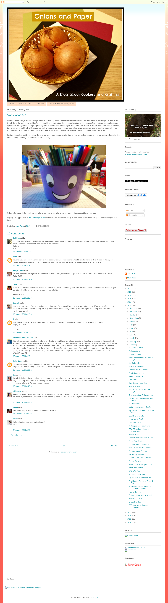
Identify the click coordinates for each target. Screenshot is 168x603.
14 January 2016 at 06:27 (22, 414)
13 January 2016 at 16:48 (22, 333)
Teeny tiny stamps (136, 376)
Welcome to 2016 (135, 499)
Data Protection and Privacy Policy (61, 104)
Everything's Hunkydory (138, 383)
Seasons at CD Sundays (138, 370)
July (131, 325)
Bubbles (16, 238)
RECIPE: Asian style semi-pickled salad (139, 430)
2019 (129, 295)
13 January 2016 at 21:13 (22, 370)
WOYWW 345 (134, 435)
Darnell (16, 303)
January (133, 345)
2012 (129, 522)
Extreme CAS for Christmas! (140, 458)
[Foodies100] (130, 549)
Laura (15, 419)
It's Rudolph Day (135, 363)
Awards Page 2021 (25, 104)
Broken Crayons (135, 354)
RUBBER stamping (136, 366)
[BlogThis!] (39, 226)
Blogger (95, 598)
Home (12, 104)
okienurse (17, 391)
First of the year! (135, 492)
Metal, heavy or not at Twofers (140, 407)
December (134, 308)
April (131, 335)
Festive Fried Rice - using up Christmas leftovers (140, 488)
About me (40, 104)
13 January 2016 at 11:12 (22, 265)
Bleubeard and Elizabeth (23, 338)
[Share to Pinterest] (47, 226)
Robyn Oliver (18, 270)
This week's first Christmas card (141, 395)
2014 (129, 516)
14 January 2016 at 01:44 (22, 402)
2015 (129, 512)
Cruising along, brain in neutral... (141, 495)
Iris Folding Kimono (136, 455)
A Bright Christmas (136, 348)
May (131, 332)
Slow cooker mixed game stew (140, 464)
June (132, 328)
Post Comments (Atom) (69, 452)
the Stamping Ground (37, 218)
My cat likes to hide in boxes (140, 478)
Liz (14, 375)
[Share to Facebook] (44, 226)
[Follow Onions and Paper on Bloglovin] (136, 197)
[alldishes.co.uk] (131, 536)
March (132, 338)
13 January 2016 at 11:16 (22, 279)
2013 (129, 519)
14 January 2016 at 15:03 (22, 430)
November (134, 312)
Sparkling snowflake (136, 416)
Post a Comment (16, 435)
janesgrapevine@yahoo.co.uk (136, 154)
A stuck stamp (134, 351)
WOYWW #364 (134, 386)
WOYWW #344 (134, 471)
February (133, 342)
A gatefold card (134, 404)
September (134, 318)
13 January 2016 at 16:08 (22, 314)
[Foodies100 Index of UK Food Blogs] (135, 547)
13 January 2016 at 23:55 (22, 386)
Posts (130, 211)
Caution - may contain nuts (139, 445)
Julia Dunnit (18, 361)
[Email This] (37, 226)
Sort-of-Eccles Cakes (137, 474)
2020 (129, 292)
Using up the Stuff (136, 419)
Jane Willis (131, 274)
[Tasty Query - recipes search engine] (133, 567)
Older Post (114, 446)
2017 (129, 302)
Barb (15, 257)
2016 (129, 305)
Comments (132, 215)
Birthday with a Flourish (138, 451)
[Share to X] (42, 226)
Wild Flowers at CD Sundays (140, 448)
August (132, 322)
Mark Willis (131, 278)
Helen (15, 407)
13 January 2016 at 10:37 (22, 252)
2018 (129, 299)
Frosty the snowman (136, 373)
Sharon (16, 284)
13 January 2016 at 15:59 (22, 298)
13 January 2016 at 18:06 (22, 356)
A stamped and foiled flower (139, 426)
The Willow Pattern (136, 468)
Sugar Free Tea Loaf (136, 441)
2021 (129, 289)
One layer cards (135, 422)
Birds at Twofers (135, 502)
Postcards (133, 380)
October (133, 315)
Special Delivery (135, 461)
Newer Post (13, 446)
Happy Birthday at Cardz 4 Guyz (141, 438)
